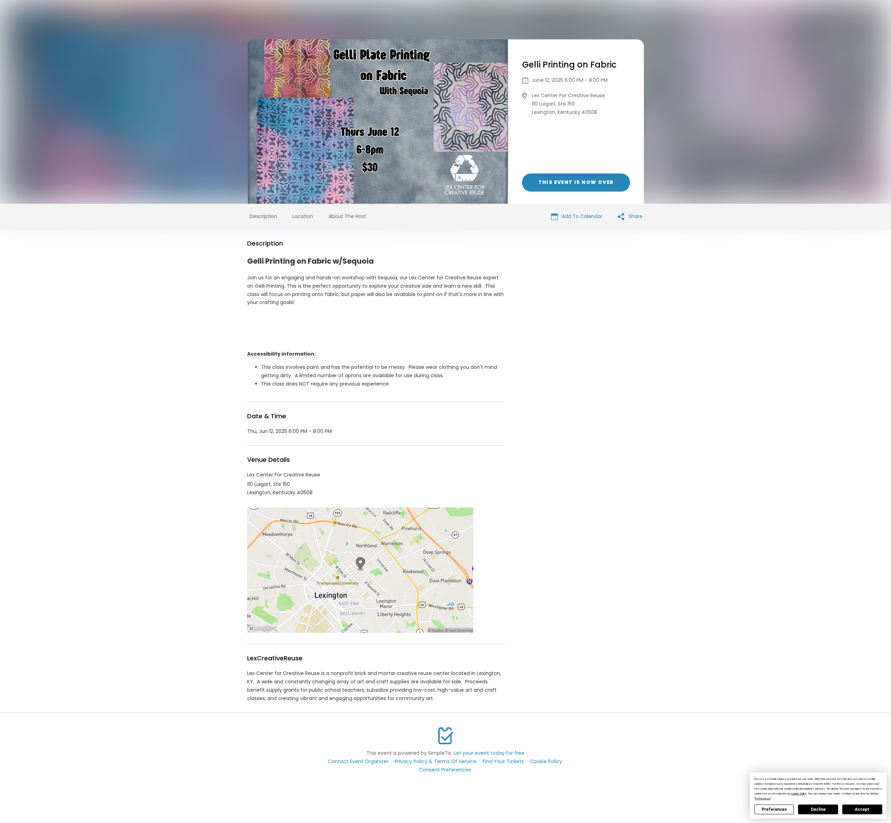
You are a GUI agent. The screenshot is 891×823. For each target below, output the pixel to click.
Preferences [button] (763, 798)
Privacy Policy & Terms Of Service (435, 761)
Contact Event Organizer (358, 761)
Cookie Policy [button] (798, 793)
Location (302, 216)
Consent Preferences (445, 769)
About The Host (347, 216)
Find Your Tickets (503, 761)
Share (634, 216)
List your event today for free (489, 753)
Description (263, 216)
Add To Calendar (581, 216)
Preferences (774, 809)
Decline (818, 809)
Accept (862, 809)
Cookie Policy (546, 761)
